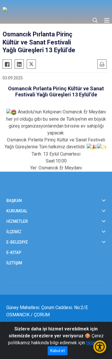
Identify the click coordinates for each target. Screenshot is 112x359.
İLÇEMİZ (14, 231)
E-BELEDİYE (17, 242)
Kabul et (57, 350)
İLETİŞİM (14, 263)
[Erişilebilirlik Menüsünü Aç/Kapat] (99, 346)
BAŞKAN (14, 200)
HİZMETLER (17, 221)
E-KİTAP (13, 252)
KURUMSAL (16, 211)
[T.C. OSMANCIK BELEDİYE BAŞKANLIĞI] (54, 8)
